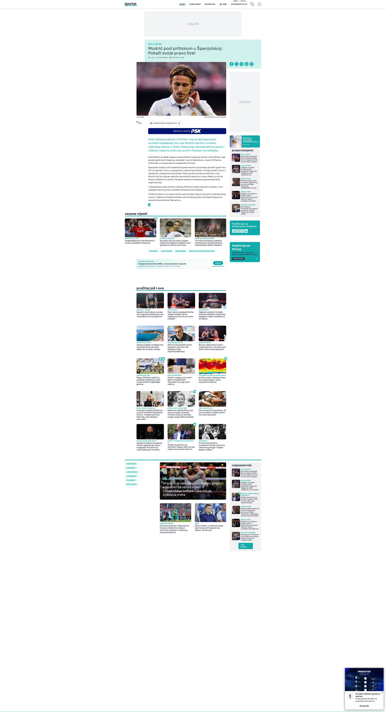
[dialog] (364, 689)
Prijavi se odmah (238, 258)
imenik (236, 1)
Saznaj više (364, 706)
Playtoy (243, 1)
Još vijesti (243, 546)
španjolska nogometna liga (201, 251)
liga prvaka (132, 472)
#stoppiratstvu (239, 4)
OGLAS (193, 24)
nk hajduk (131, 484)
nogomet (153, 251)
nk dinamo (131, 476)
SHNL (224, 4)
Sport (182, 4)
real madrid (181, 251)
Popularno (195, 4)
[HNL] (245, 141)
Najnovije (210, 4)
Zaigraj (218, 263)
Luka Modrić (166, 251)
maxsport (131, 464)
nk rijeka (131, 480)
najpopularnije (242, 465)
